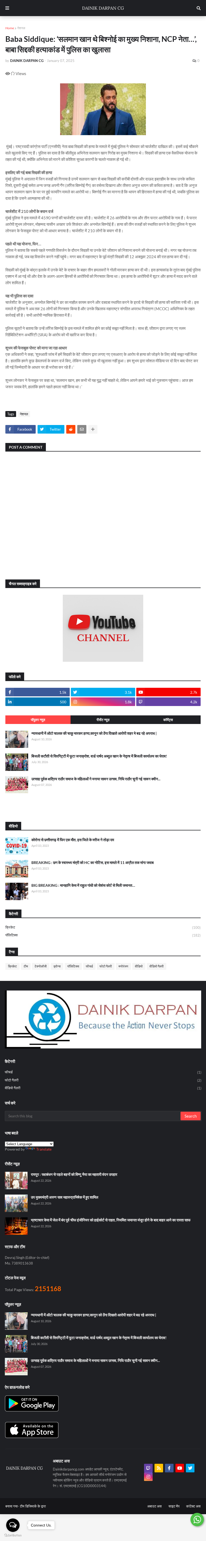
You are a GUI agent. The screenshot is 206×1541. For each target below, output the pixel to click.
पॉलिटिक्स (103, 935)
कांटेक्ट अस (193, 1506)
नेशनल (21, 28)
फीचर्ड (89, 966)
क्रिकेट (103, 927)
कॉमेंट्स (168, 720)
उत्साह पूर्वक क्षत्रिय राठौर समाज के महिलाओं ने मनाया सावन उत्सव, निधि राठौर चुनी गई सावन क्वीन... (95, 779)
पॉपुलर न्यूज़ (38, 720)
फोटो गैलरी (106, 966)
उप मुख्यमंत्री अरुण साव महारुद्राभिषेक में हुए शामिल (64, 1197)
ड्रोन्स (57, 966)
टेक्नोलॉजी (41, 966)
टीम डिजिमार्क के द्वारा (33, 1506)
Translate (44, 1149)
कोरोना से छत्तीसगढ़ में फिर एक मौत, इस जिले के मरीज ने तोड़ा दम (72, 839)
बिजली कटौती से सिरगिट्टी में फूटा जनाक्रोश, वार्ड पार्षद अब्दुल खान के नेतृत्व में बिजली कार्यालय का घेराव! (99, 756)
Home (9, 28)
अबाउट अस (154, 1506)
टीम (26, 966)
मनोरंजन (123, 966)
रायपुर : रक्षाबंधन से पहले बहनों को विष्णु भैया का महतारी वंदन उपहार (74, 1174)
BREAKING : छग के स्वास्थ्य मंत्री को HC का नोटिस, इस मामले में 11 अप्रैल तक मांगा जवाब (92, 862)
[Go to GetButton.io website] (12, 1535)
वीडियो (139, 966)
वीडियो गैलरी (156, 966)
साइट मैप (173, 1506)
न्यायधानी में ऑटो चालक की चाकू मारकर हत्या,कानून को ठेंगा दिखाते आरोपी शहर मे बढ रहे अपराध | (94, 733)
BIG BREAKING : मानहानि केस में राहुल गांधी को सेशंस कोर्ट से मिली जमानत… (83, 885)
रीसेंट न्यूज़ (103, 720)
